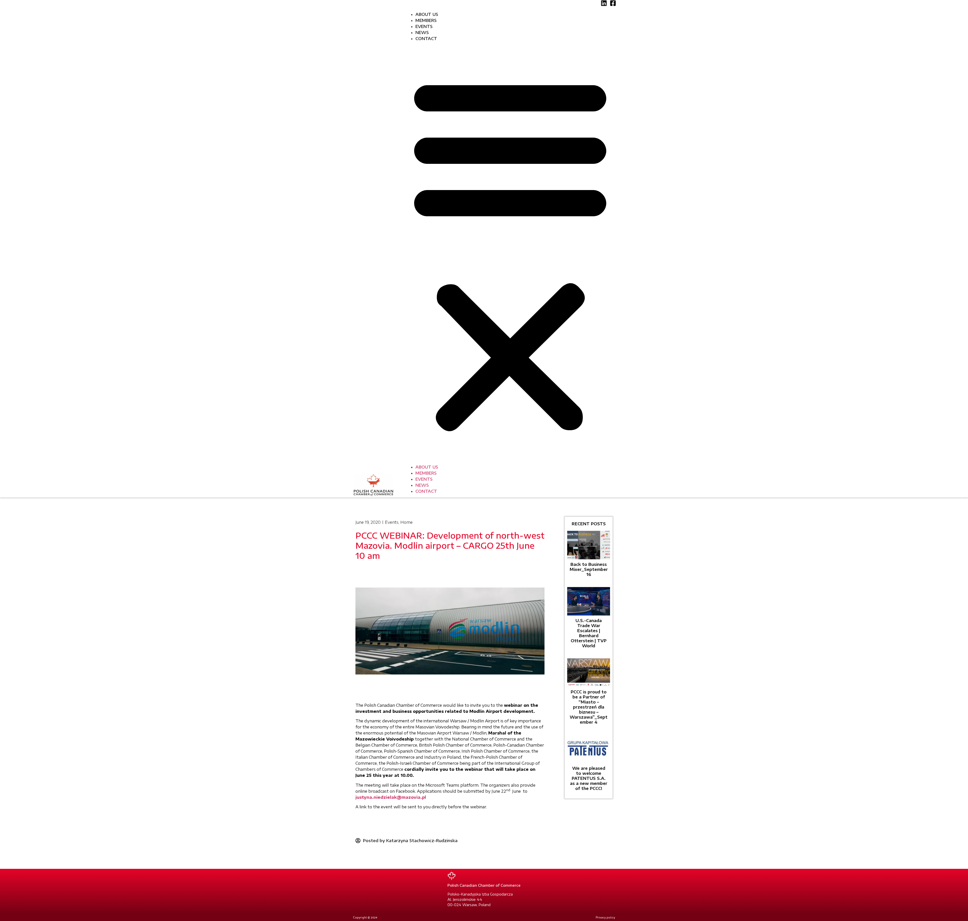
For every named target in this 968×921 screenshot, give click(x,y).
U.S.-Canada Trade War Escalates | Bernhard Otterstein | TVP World (589, 633)
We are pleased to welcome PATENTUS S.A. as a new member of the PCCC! (588, 778)
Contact (426, 38)
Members (426, 20)
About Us (426, 14)
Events (424, 26)
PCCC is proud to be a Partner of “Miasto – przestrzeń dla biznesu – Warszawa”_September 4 (589, 707)
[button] (510, 253)
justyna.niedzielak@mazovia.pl (390, 797)
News (422, 32)
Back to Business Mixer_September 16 (589, 569)
